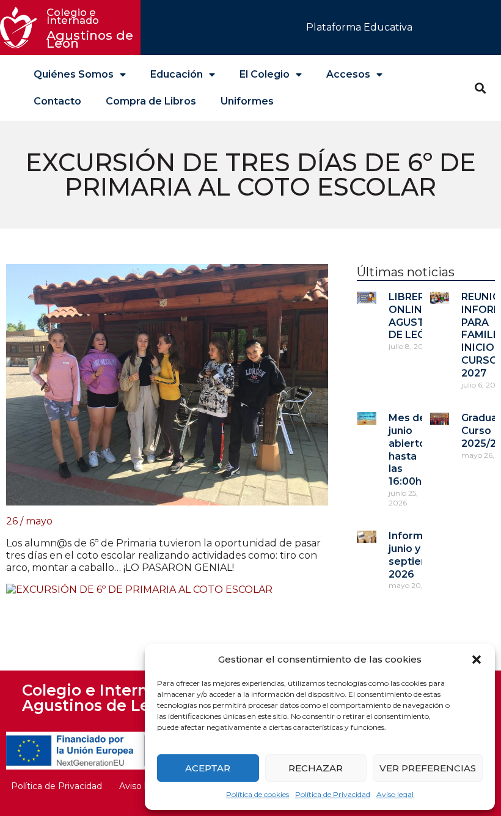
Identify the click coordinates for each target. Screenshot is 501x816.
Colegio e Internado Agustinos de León (99, 698)
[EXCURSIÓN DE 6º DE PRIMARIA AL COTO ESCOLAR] (139, 589)
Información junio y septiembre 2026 (419, 554)
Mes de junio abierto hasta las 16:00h (407, 449)
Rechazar (315, 768)
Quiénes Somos (74, 74)
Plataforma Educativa (359, 27)
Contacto (57, 101)
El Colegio (265, 74)
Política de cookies (257, 794)
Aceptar (207, 768)
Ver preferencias (427, 768)
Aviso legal (395, 794)
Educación (176, 74)
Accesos (348, 74)
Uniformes (247, 101)
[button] (476, 659)
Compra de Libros (151, 101)
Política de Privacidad (332, 794)
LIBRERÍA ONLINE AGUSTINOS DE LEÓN (420, 315)
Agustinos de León (91, 28)
